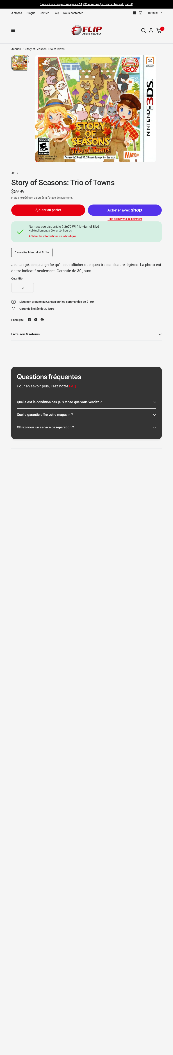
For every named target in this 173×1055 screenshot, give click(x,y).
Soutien (44, 13)
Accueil (16, 49)
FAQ (56, 13)
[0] (158, 30)
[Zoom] (150, 60)
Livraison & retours (25, 334)
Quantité (17, 278)
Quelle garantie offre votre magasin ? (45, 415)
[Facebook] (135, 13)
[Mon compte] (151, 30)
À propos (16, 13)
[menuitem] (17, 13)
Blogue (31, 13)
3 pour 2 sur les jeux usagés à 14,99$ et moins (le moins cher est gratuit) (86, 4)
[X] (36, 319)
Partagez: (17, 319)
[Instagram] (140, 13)
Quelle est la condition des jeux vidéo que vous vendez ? (59, 402)
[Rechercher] (143, 30)
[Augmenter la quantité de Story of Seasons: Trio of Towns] (30, 288)
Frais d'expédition (22, 197)
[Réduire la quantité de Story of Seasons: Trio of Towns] (15, 288)
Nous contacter (73, 13)
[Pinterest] (42, 319)
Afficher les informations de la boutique (52, 236)
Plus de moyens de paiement (125, 219)
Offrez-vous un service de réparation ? (45, 427)
